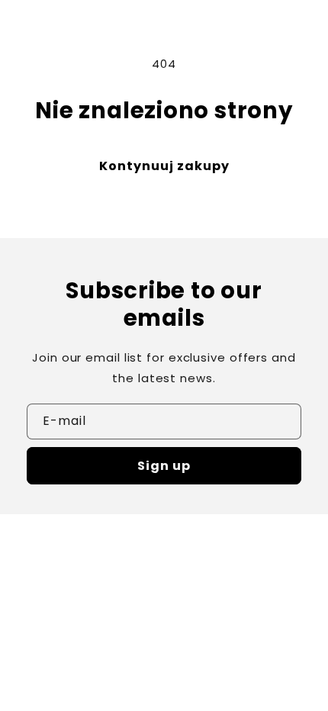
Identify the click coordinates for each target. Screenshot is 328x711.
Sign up (164, 466)
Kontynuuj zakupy (164, 166)
